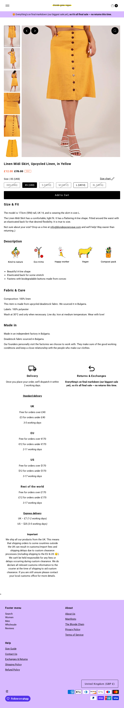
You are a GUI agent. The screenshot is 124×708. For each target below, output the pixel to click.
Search (9, 613)
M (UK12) (64, 185)
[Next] (34, 30)
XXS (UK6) (11, 185)
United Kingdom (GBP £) (100, 683)
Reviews (9, 628)
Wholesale (10, 624)
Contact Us (11, 654)
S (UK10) (46, 185)
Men (7, 621)
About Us (70, 613)
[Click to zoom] (115, 30)
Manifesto (70, 619)
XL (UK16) (98, 185)
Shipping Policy (13, 664)
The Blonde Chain (74, 624)
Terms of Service (74, 634)
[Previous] (26, 30)
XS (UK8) (29, 185)
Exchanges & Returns (16, 659)
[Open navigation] (7, 6)
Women (9, 617)
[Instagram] (7, 691)
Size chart (105, 178)
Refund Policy (12, 669)
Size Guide (10, 648)
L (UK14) (80, 185)
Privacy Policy (72, 629)
